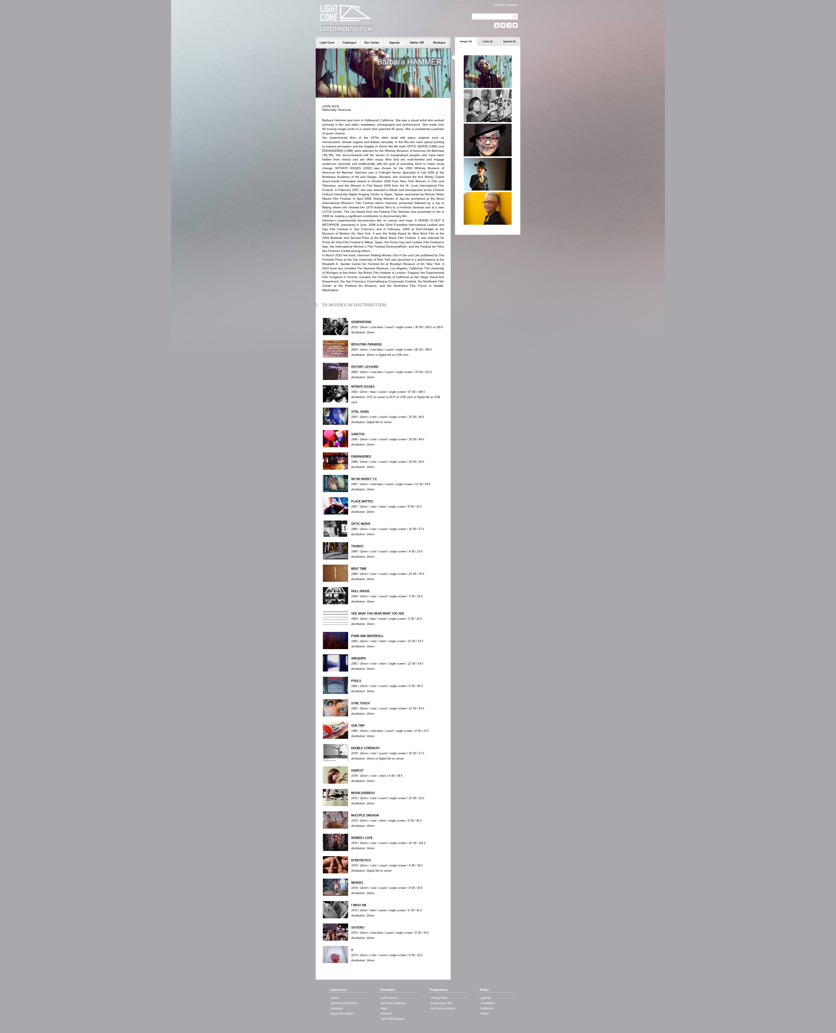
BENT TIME (359, 568)
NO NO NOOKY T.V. (364, 479)
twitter (484, 1013)
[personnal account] (496, 27)
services (386, 1013)
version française (506, 5)
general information (344, 1003)
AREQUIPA (358, 658)
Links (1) (488, 41)
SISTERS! (357, 927)
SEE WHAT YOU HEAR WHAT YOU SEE (377, 613)
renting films (439, 997)
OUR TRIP (358, 725)
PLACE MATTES (362, 501)
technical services (443, 1008)
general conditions (393, 1003)
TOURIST (357, 546)
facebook (486, 1008)
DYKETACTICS (361, 860)
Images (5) (466, 41)
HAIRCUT (357, 770)
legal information (342, 1013)
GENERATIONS (361, 322)
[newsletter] (503, 27)
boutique (337, 1008)
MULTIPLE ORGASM (365, 815)
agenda (485, 997)
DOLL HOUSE (360, 591)
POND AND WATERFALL (367, 636)
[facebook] (509, 27)
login (384, 1008)
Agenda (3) (509, 41)
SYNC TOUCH (360, 703)
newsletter (487, 1003)
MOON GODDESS (363, 793)
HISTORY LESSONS (364, 366)
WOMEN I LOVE (362, 837)
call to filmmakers (393, 1018)
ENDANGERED (361, 456)
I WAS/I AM (358, 905)
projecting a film (441, 1003)
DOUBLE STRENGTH (365, 748)
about (335, 997)
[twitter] (515, 27)
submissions (389, 997)
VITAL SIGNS (360, 411)
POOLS (356, 680)
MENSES (357, 882)
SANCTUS (358, 434)
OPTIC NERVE (361, 523)
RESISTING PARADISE (366, 344)
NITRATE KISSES (363, 386)
